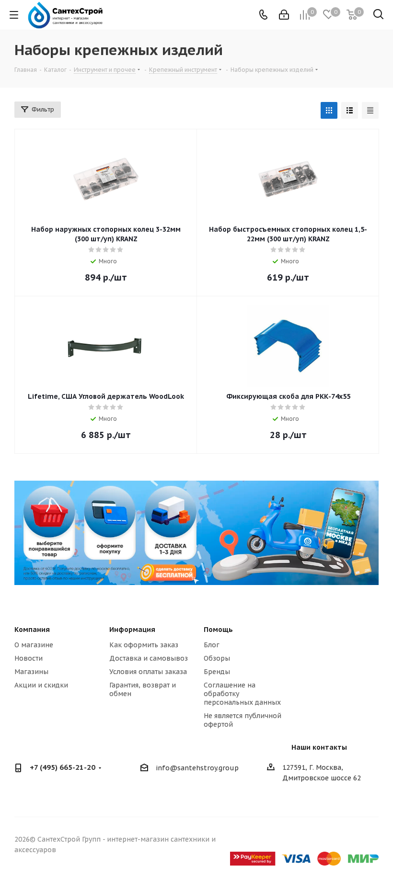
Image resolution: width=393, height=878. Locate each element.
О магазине (33, 645)
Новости (28, 658)
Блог (212, 645)
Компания (32, 629)
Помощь (218, 629)
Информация (132, 629)
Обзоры (217, 658)
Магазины (31, 671)
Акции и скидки (41, 685)
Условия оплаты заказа (148, 671)
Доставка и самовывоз (148, 658)
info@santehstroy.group (197, 768)
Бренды (217, 671)
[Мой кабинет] (284, 15)
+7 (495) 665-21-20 (62, 767)
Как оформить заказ (143, 645)
